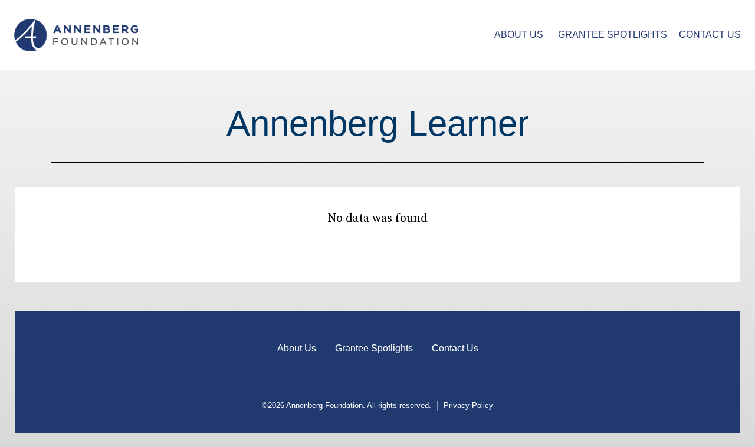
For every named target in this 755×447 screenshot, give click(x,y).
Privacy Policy (468, 405)
